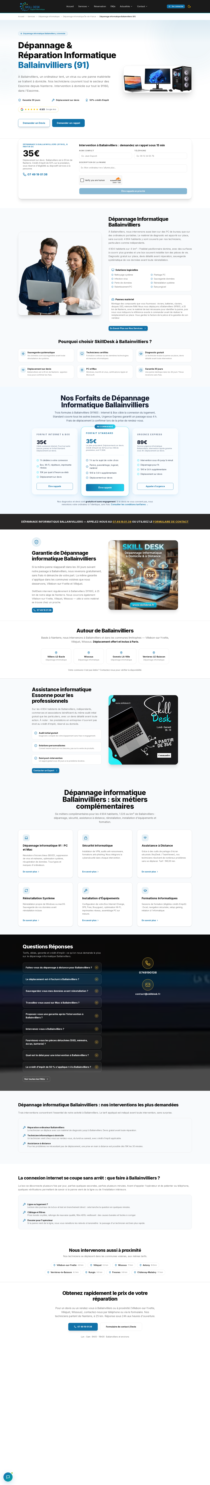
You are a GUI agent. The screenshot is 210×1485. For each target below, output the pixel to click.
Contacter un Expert (43, 770)
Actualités (125, 6)
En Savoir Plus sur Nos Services (126, 328)
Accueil (70, 6)
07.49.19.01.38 (122, 521)
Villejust (100, 1265)
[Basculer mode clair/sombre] (189, 6)
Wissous (125, 1265)
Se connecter (177, 6)
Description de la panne (92, 162)
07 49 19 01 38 (37, 174)
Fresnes (119, 1272)
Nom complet (86, 151)
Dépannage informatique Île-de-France (79, 16)
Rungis (95, 1272)
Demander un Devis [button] (34, 123)
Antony (150, 1265)
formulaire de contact (171, 521)
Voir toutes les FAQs (34, 1079)
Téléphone (140, 151)
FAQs (113, 6)
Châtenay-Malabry (150, 1272)
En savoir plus (30, 871)
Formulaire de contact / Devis (121, 1326)
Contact (141, 6)
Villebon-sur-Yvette (70, 1265)
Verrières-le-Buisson (65, 1272)
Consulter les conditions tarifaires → (129, 504)
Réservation (100, 6)
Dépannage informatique (49, 16)
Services (82, 6)
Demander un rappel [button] (68, 123)
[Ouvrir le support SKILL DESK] (8, 1477)
